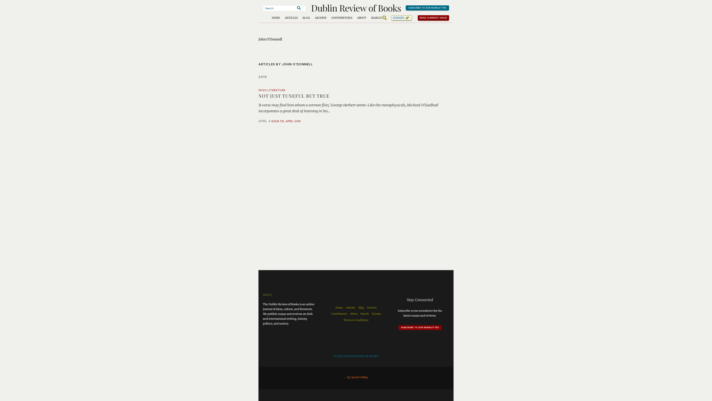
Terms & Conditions (356, 320)
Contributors (341, 17)
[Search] (299, 8)
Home (276, 17)
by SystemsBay (357, 377)
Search (364, 313)
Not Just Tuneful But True (294, 96)
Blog (306, 17)
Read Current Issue (433, 17)
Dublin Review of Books (356, 8)
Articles (291, 17)
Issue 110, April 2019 (286, 121)
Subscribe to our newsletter (427, 7)
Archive (321, 17)
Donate (398, 17)
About (361, 17)
